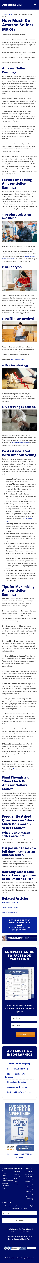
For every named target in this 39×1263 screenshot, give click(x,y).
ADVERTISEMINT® (12, 4)
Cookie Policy (26, 1239)
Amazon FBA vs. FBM (17, 359)
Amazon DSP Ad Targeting (18, 1064)
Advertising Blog (7, 1180)
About (4, 1175)
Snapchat (17, 1176)
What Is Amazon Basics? (10, 913)
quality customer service (20, 443)
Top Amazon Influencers (10, 902)
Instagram (17, 1174)
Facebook (17, 1171)
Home (4, 1173)
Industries (5, 1185)
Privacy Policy (27, 1236)
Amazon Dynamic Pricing (10, 908)
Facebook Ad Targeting (17, 1069)
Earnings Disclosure (14, 1239)
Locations (5, 1183)
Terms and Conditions (14, 1236)
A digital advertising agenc (22, 769)
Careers (4, 1178)
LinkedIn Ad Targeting (16, 1082)
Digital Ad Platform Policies (19, 1092)
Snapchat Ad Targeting (17, 1087)
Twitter (16, 1184)
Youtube (16, 1179)
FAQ (3, 1188)
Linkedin (16, 1181)
